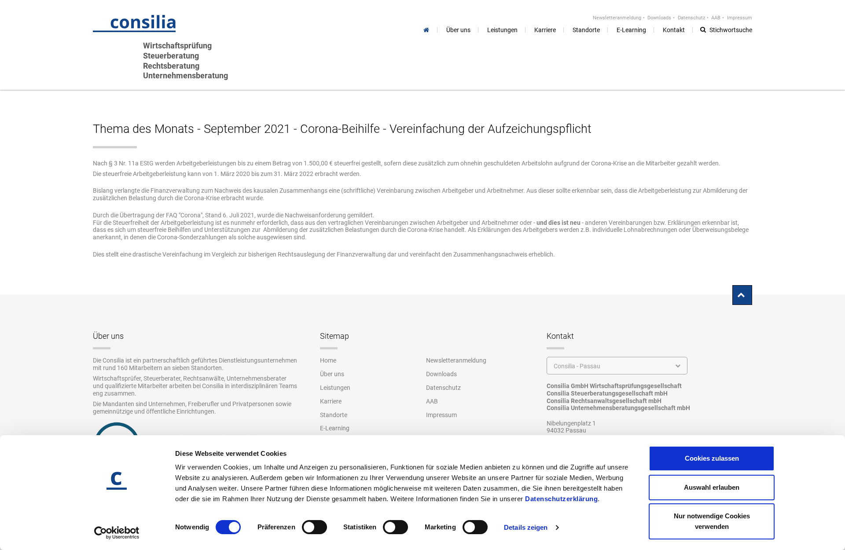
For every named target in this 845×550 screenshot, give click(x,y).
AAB (715, 18)
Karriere (331, 401)
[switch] (314, 527)
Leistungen (335, 387)
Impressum (739, 18)
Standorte (333, 414)
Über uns (332, 374)
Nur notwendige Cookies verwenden (712, 521)
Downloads (659, 18)
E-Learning (334, 428)
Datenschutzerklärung (561, 498)
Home (328, 360)
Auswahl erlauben (711, 487)
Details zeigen (525, 527)
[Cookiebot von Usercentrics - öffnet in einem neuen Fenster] (116, 532)
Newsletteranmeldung (617, 18)
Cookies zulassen (712, 458)
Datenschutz (691, 18)
